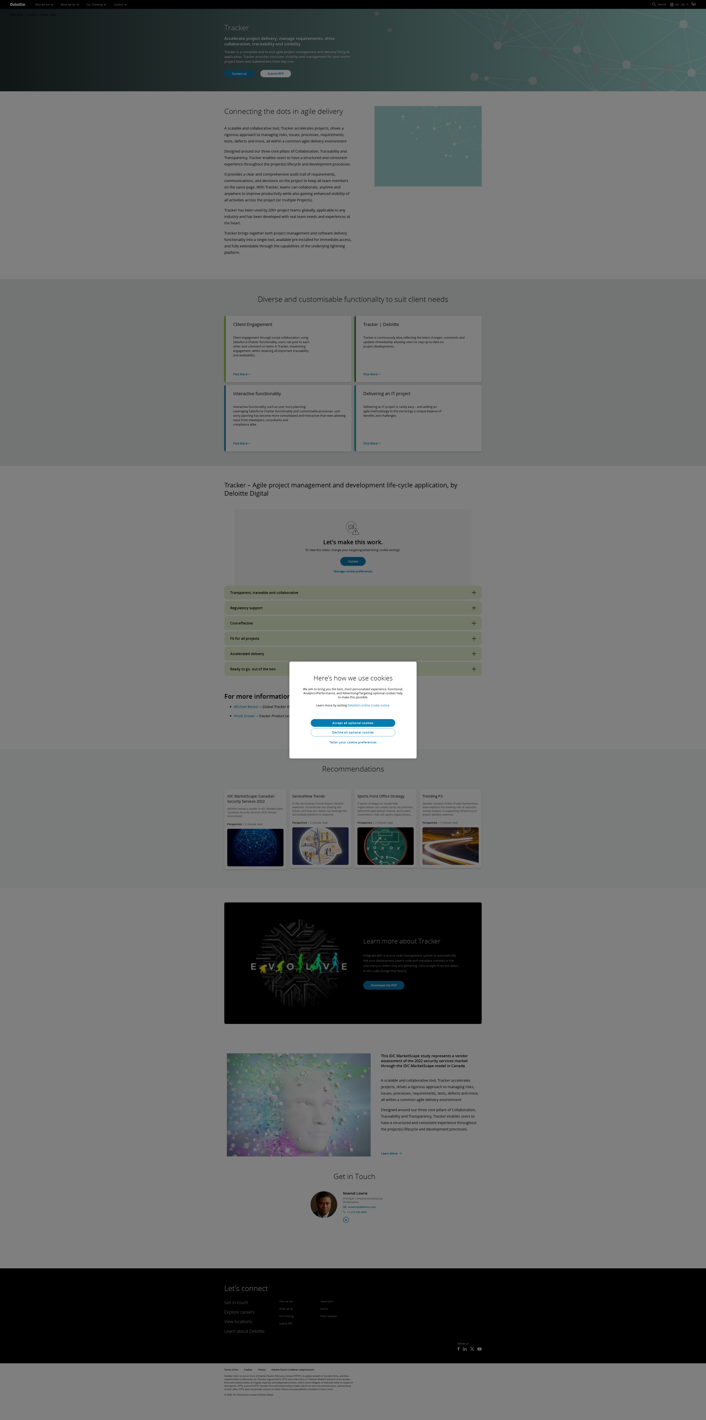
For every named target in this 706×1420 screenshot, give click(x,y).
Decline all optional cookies (353, 732)
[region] (353, 710)
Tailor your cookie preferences (353, 742)
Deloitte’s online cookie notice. (369, 705)
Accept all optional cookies (353, 723)
